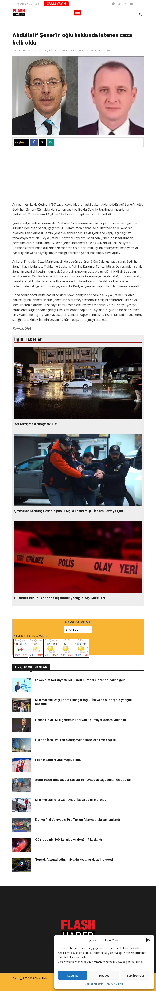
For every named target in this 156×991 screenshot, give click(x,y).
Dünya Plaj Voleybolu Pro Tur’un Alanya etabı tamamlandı (77, 819)
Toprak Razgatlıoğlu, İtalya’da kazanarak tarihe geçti (74, 859)
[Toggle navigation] (77, 12)
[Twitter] (119, 4)
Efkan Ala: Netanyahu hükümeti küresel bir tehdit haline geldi (80, 680)
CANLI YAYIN (56, 4)
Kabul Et (72, 975)
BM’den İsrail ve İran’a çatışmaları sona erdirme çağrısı (75, 739)
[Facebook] (113, 4)
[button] (148, 940)
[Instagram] (125, 4)
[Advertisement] (78, 175)
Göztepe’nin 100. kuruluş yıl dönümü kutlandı (68, 839)
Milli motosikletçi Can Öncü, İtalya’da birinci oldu (70, 799)
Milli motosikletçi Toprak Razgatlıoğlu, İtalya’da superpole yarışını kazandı (83, 701)
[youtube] (131, 4)
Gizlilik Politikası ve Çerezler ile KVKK (104, 983)
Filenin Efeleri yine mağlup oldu (58, 759)
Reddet (104, 975)
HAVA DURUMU (78, 622)
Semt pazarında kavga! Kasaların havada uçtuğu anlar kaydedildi (83, 779)
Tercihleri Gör (135, 975)
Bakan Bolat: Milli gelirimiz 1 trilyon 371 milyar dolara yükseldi (80, 720)
